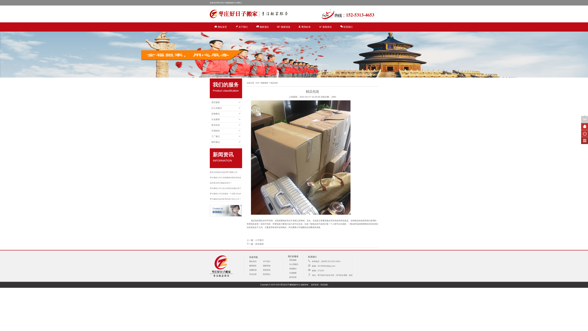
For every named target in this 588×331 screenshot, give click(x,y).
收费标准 (253, 270)
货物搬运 (215, 113)
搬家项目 (264, 27)
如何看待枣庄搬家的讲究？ (221, 183)
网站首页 (222, 27)
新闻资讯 (327, 27)
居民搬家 (215, 102)
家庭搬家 (259, 244)
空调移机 (215, 130)
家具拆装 (215, 125)
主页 (257, 83)
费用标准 (306, 27)
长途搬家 (215, 119)
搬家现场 (285, 27)
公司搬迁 (259, 240)
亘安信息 (324, 285)
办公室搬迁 (216, 108)
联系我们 (348, 27)
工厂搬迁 (215, 136)
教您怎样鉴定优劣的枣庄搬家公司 (223, 172)
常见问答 (253, 274)
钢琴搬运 (215, 142)
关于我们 (243, 27)
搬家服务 (253, 266)
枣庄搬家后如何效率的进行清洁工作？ (225, 199)
